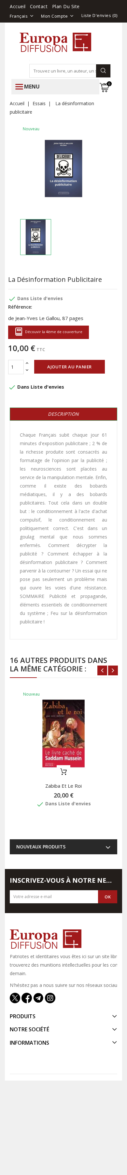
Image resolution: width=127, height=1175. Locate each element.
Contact (39, 6)
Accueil (18, 6)
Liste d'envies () (99, 15)
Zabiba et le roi (63, 785)
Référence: (20, 307)
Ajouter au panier (69, 367)
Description (63, 414)
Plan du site (66, 6)
